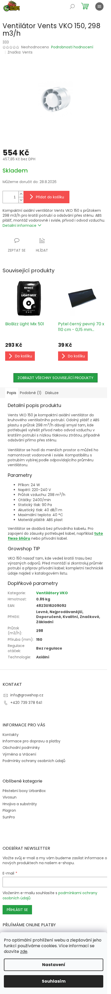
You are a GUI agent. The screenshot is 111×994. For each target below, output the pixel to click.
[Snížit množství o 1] (20, 200)
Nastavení (53, 965)
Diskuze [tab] (52, 392)
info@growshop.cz (26, 695)
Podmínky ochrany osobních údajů (34, 760)
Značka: (20, 52)
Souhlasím (54, 981)
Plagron (9, 810)
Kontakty (11, 734)
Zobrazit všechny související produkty (55, 377)
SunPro (9, 817)
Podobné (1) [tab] (31, 392)
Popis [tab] (11, 392)
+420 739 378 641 (26, 702)
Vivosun (10, 797)
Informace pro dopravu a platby (31, 741)
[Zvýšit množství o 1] (20, 194)
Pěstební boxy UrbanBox (24, 790)
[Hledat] (72, 6)
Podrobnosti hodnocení (72, 47)
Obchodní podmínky (21, 747)
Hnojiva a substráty (20, 804)
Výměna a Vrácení (19, 754)
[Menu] (99, 6)
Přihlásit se (17, 909)
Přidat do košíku (50, 197)
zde (23, 951)
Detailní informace (19, 225)
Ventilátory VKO (52, 593)
